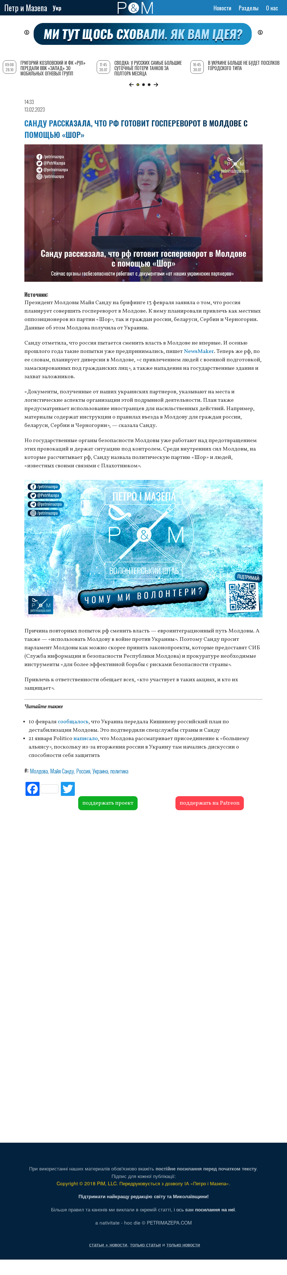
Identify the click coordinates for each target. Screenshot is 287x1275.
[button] (131, 84)
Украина (100, 771)
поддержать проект (107, 803)
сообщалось (73, 722)
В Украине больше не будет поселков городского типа (243, 65)
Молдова (39, 771)
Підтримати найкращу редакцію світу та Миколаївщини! (143, 1196)
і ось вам (204, 1209)
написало (85, 739)
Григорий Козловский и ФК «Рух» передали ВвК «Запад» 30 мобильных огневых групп (52, 68)
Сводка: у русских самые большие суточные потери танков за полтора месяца (148, 68)
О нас (272, 8)
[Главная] (135, 8)
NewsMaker (199, 351)
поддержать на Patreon (210, 803)
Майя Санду (62, 771)
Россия (83, 771)
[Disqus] (143, 895)
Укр (57, 8)
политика (119, 771)
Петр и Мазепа (25, 7)
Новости (222, 8)
